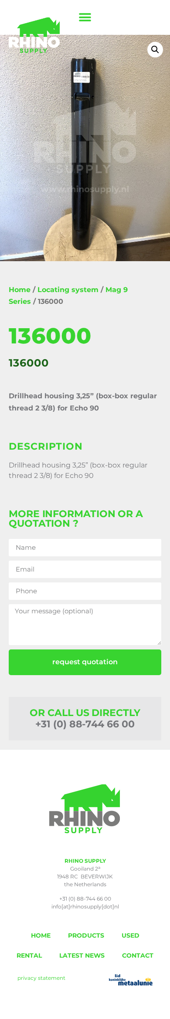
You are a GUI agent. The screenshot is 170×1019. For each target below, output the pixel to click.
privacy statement (41, 978)
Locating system (68, 290)
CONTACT (137, 955)
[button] (85, 17)
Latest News (82, 955)
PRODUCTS (86, 935)
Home (20, 290)
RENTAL (29, 955)
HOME (41, 935)
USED (130, 935)
